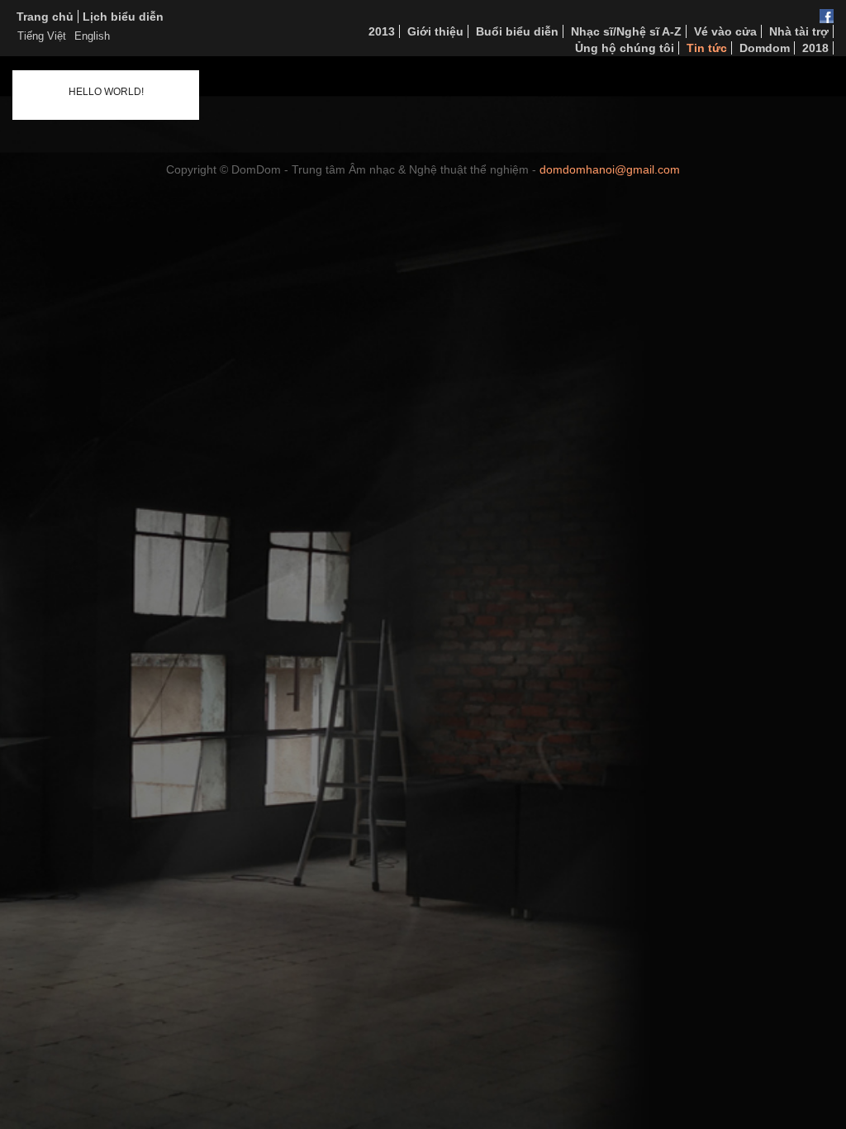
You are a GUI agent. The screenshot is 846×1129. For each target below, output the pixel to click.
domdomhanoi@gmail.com (609, 169)
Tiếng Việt (41, 36)
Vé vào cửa (725, 31)
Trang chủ (45, 16)
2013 (381, 31)
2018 (815, 48)
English (92, 36)
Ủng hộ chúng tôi (624, 48)
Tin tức (707, 48)
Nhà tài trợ (799, 31)
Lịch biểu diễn (123, 16)
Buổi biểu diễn (517, 31)
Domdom (764, 48)
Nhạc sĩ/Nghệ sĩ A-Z (626, 31)
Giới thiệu (435, 31)
